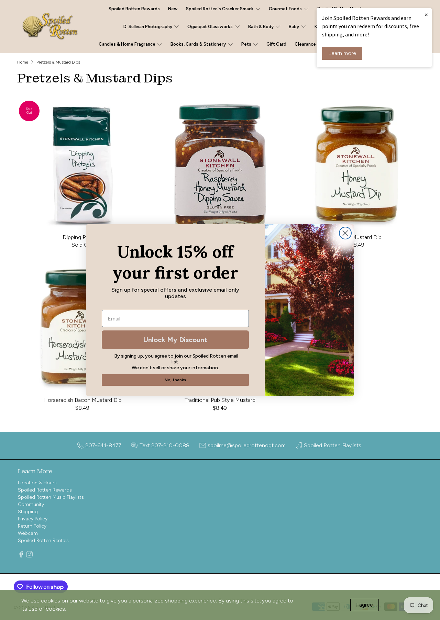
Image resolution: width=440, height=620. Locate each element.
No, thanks (175, 379)
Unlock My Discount (175, 340)
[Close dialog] (345, 233)
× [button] (426, 14)
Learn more (342, 53)
